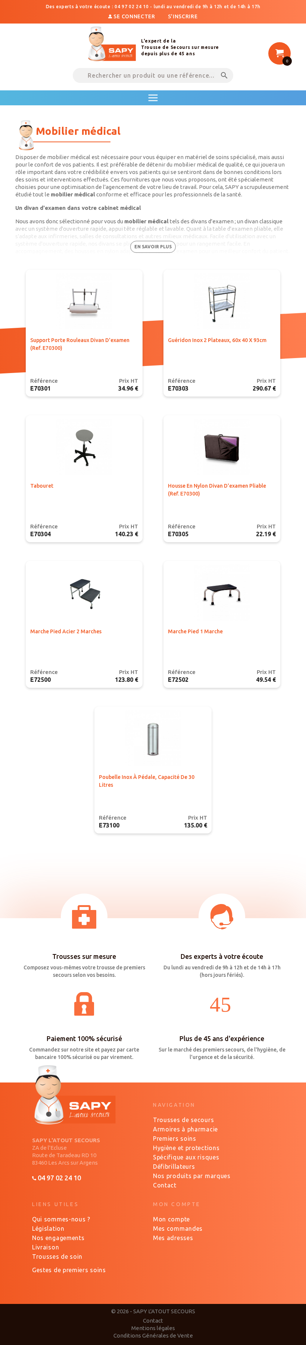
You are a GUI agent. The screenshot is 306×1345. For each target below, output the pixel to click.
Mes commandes (178, 1228)
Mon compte (171, 1219)
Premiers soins (174, 1138)
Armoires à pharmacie (185, 1129)
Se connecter (134, 16)
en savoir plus (153, 246)
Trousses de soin (57, 1256)
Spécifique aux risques (186, 1157)
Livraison (45, 1247)
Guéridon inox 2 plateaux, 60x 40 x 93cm (217, 340)
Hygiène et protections (186, 1147)
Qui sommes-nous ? (61, 1219)
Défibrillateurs (174, 1166)
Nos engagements (58, 1237)
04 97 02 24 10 (58, 1177)
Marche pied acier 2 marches (66, 631)
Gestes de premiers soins (69, 1270)
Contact (165, 1185)
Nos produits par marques (192, 1175)
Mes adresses (173, 1237)
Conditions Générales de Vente (153, 1335)
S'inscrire (183, 16)
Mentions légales (153, 1328)
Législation (48, 1228)
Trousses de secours (183, 1119)
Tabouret (41, 486)
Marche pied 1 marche (195, 631)
